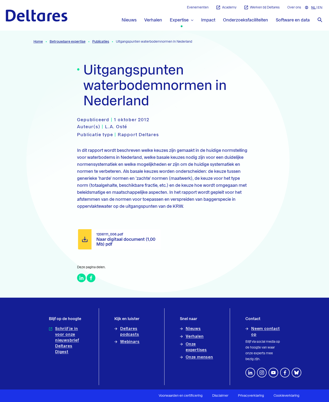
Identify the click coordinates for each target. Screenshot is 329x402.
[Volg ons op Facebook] (285, 372)
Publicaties (100, 41)
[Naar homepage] (36, 15)
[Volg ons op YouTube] (273, 372)
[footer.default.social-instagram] (262, 372)
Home (38, 41)
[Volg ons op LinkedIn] (250, 372)
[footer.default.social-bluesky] (296, 372)
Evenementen (198, 7)
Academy (229, 7)
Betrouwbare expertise (68, 41)
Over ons (294, 7)
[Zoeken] (319, 19)
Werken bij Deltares (265, 7)
